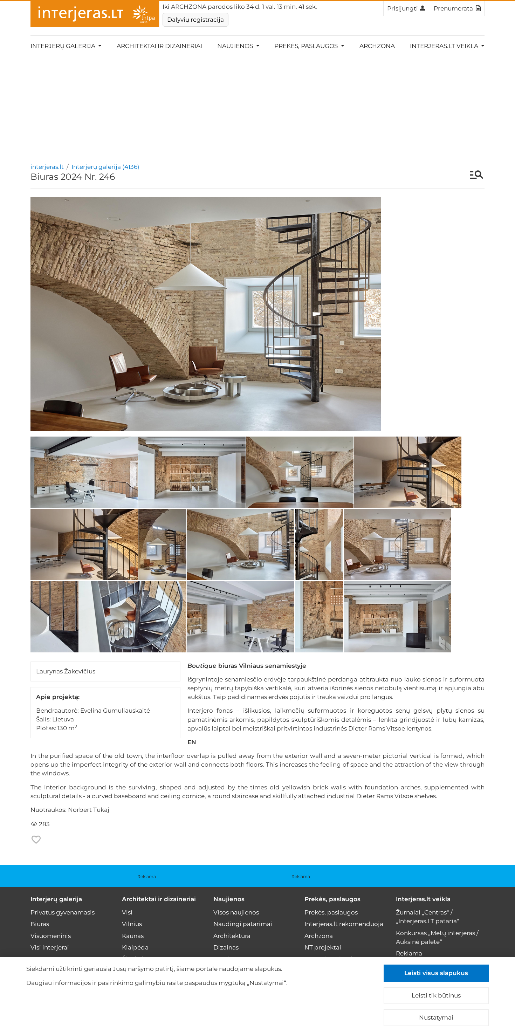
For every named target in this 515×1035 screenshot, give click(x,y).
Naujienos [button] (235, 45)
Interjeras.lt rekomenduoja (343, 923)
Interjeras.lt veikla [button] (445, 45)
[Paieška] (473, 175)
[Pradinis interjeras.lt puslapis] (94, 14)
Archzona (377, 45)
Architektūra (231, 935)
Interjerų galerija (56, 899)
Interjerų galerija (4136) (105, 166)
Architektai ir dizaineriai (159, 45)
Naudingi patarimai (242, 923)
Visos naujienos (236, 912)
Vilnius (132, 923)
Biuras (39, 923)
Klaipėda (135, 947)
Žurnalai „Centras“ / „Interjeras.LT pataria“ (427, 917)
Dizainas (226, 947)
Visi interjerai (49, 947)
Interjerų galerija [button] (63, 45)
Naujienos (229, 899)
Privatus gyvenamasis (62, 912)
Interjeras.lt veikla (423, 899)
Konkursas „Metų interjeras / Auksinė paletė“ (437, 937)
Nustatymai (436, 1017)
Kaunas (133, 935)
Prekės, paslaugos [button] (306, 45)
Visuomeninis (50, 935)
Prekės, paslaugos (332, 899)
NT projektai (322, 947)
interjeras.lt (47, 166)
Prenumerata (453, 8)
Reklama (146, 876)
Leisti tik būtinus (436, 995)
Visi (127, 912)
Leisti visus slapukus (436, 972)
